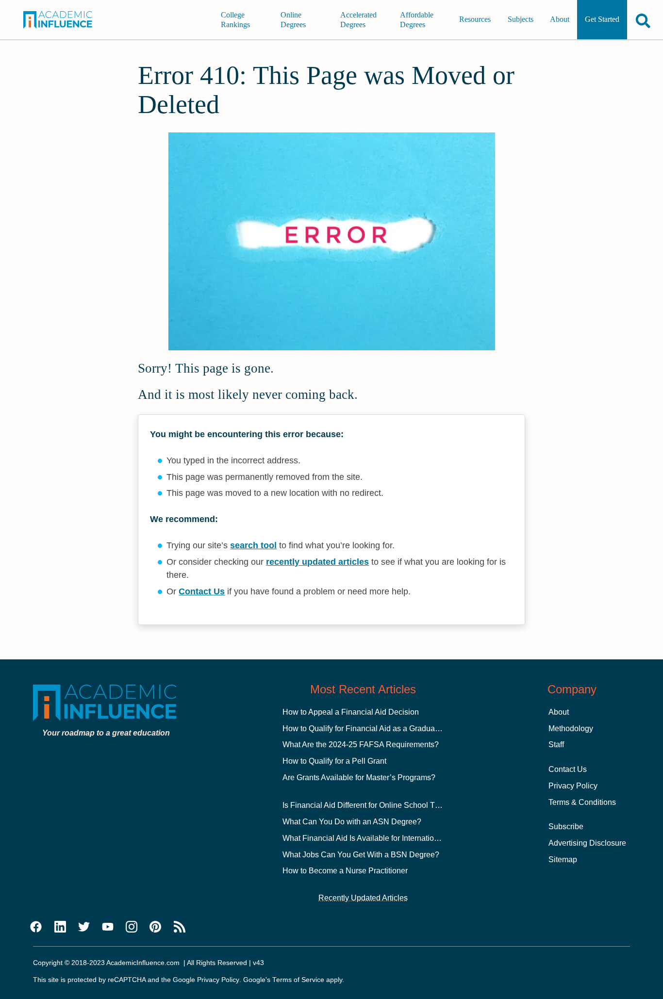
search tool (253, 545)
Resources (475, 20)
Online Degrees (293, 20)
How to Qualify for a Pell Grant (334, 761)
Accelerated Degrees (358, 20)
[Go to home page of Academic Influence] (64, 20)
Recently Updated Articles (363, 898)
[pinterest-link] (155, 927)
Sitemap (562, 859)
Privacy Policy (572, 786)
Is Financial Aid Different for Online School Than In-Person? (385, 805)
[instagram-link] (131, 927)
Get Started (602, 20)
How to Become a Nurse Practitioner (345, 871)
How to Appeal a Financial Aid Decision (350, 712)
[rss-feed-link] (179, 927)
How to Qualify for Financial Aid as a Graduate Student (376, 728)
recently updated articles (317, 562)
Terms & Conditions (582, 802)
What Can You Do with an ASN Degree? (351, 822)
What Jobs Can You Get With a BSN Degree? (360, 855)
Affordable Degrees (416, 20)
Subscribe (565, 826)
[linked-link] (60, 927)
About (559, 20)
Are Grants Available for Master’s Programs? (358, 777)
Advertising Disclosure (587, 843)
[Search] (643, 20)
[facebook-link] (36, 927)
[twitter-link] (84, 927)
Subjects (520, 20)
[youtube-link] (108, 927)
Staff (556, 744)
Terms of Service (298, 979)
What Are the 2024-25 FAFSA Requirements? (360, 744)
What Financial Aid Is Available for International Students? (381, 838)
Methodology (570, 728)
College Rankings (235, 20)
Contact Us (202, 591)
